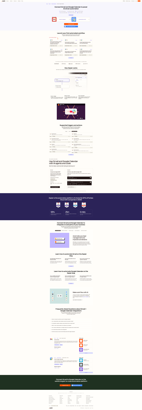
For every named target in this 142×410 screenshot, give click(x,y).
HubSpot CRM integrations (52, 399)
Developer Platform (72, 405)
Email (77, 399)
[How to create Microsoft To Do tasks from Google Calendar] (71, 278)
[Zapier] (3, 1)
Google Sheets (61, 398)
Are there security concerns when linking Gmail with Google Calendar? (63, 331)
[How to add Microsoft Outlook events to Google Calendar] (56, 278)
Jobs (77, 405)
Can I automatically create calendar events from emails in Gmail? (62, 321)
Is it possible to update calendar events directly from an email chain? (63, 323)
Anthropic (86, 296)
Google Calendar (59, 357)
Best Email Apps (88, 398)
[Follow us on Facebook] (52, 405)
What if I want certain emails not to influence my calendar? (61, 325)
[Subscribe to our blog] (57, 405)
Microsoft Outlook (70, 400)
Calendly (69, 398)
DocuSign (61, 399)
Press (75, 405)
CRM (77, 400)
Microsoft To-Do (69, 399)
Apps (55, 357)
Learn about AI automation (77, 299)
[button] (71, 26)
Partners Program (91, 405)
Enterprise (80, 405)
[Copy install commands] (90, 177)
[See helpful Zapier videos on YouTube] (56, 405)
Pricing (67, 405)
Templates (83, 405)
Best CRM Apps (88, 399)
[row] (56, 79)
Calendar (77, 398)
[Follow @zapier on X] (54, 405)
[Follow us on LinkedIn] (53, 405)
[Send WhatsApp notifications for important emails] (56, 260)
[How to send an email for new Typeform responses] (86, 260)
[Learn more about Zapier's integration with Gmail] (51, 339)
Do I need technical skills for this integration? (59, 329)
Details (61, 49)
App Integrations (86, 405)
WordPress (61, 400)
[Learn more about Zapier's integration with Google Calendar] (51, 358)
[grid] (56, 79)
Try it (60, 45)
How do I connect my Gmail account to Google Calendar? (61, 319)
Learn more (57, 364)
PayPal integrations (51, 400)
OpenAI (84, 296)
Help (61, 364)
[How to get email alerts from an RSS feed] (71, 260)
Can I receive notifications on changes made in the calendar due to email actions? (65, 327)
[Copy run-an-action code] (90, 182)
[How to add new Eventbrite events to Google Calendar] (86, 278)
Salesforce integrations (51, 398)
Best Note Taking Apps (88, 400)
